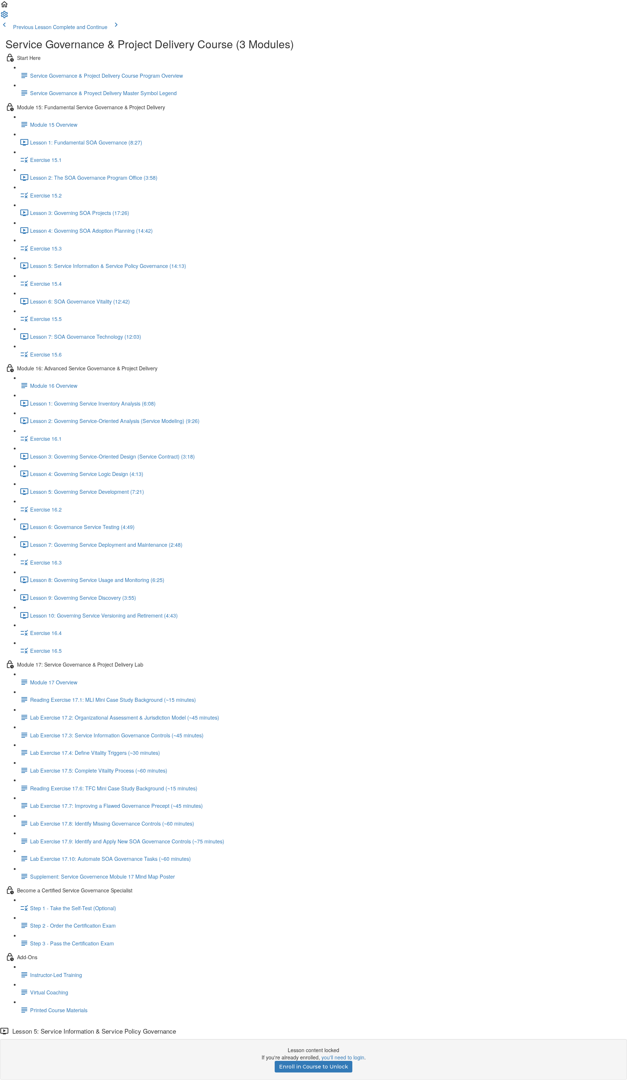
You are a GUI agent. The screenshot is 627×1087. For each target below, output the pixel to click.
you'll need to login (342, 1057)
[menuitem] (4, 16)
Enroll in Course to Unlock (313, 1066)
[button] (4, 6)
